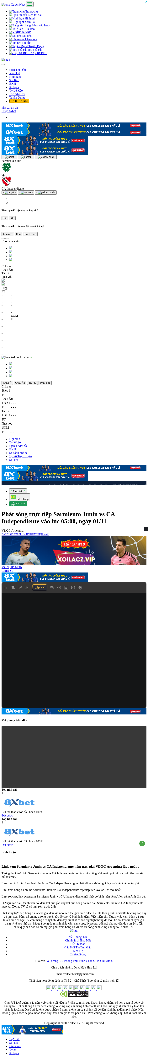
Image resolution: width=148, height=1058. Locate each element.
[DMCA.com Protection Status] (74, 995)
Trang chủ (31, 11)
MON (5, 566)
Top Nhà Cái (17, 94)
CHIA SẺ (7, 570)
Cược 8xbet (18, 4)
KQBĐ (26, 32)
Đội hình (14, 438)
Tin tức (25, 42)
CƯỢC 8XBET (19, 101)
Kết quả (14, 87)
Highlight (30, 18)
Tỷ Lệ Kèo (16, 90)
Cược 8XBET (38, 53)
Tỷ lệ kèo (15, 441)
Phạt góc (45, 382)
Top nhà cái (34, 49)
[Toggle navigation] (30, 4)
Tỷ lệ (12, 1048)
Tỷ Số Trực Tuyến (20, 455)
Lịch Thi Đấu (17, 69)
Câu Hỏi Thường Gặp (77, 946)
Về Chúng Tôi (78, 936)
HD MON (16, 566)
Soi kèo (27, 35)
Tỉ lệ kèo (29, 28)
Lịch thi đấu (34, 15)
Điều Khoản (77, 943)
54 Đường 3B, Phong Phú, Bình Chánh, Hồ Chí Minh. (79, 960)
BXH (12, 83)
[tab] (18, 490)
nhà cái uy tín (10, 107)
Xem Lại (29, 22)
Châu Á (7, 382)
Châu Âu (20, 382)
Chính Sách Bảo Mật (78, 939)
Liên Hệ (78, 950)
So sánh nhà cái (18, 452)
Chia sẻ (20, 503)
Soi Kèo (14, 80)
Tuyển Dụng (36, 46)
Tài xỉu (32, 382)
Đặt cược (7, 814)
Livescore (30, 39)
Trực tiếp (14, 1038)
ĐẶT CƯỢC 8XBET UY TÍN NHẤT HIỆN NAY (25, 533)
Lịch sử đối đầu (18, 445)
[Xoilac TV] (6, 59)
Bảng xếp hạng (40, 25)
